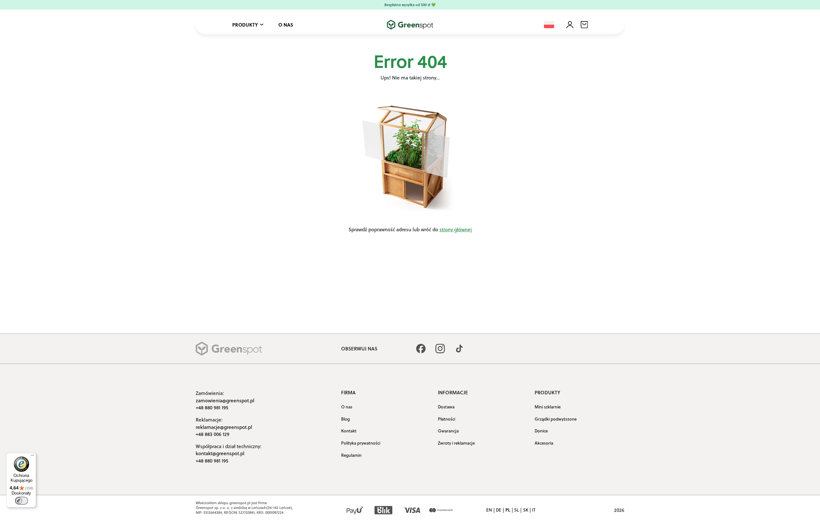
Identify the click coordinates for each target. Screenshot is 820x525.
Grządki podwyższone (556, 419)
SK (525, 510)
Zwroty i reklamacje (456, 443)
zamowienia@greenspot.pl (225, 400)
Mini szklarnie (548, 407)
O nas (285, 24)
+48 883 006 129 (212, 434)
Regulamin (351, 455)
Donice (541, 431)
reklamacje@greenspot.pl (224, 427)
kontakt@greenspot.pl (220, 453)
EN (489, 510)
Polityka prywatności (360, 443)
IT (533, 510)
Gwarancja (448, 431)
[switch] (21, 500)
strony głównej (455, 229)
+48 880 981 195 (212, 407)
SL (516, 510)
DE (498, 510)
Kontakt (349, 431)
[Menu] (32, 457)
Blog (345, 419)
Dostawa (446, 407)
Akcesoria (544, 443)
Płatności (446, 419)
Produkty (245, 24)
